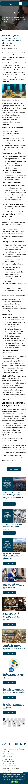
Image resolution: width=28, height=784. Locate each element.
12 (5, 723)
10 (18, 721)
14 (14, 723)
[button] (20, 3)
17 (10, 725)
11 (22, 721)
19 (19, 725)
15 (19, 723)
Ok (12, 781)
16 (23, 723)
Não (16, 781)
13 (9, 723)
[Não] (24, 779)
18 (14, 725)
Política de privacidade (19, 779)
